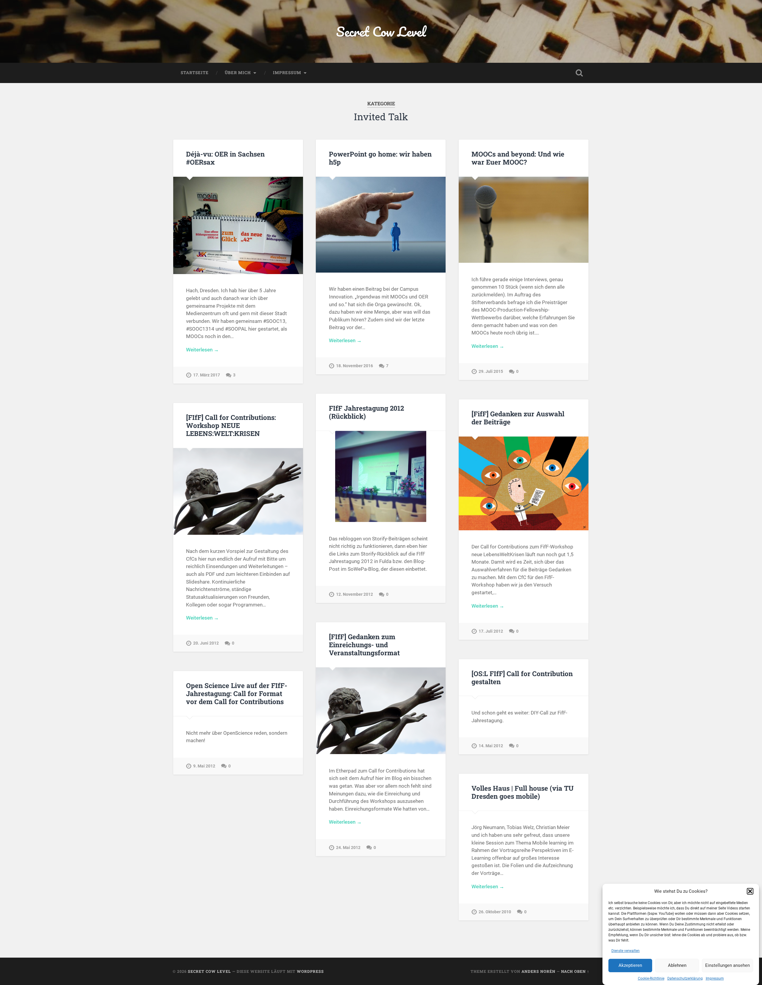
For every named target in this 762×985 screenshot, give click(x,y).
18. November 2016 (354, 365)
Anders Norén (538, 971)
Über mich (238, 72)
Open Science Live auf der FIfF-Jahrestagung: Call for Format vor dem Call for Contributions (236, 693)
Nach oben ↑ (575, 971)
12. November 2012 (354, 594)
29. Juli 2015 (491, 371)
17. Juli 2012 (491, 631)
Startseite (195, 72)
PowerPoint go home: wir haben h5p (380, 157)
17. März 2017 (206, 375)
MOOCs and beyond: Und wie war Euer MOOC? (517, 157)
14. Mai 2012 (491, 745)
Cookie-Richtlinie (651, 978)
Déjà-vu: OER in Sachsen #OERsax (225, 157)
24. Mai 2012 (348, 847)
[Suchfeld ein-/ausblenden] (579, 73)
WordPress (310, 971)
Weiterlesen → (202, 350)
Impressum (715, 978)
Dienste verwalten (625, 951)
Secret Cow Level (381, 31)
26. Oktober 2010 (495, 911)
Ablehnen (677, 965)
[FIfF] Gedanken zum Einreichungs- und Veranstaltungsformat (364, 644)
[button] (750, 891)
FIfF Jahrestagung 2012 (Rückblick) (366, 412)
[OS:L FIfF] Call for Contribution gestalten (522, 677)
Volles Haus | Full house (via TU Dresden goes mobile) (522, 792)
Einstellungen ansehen (727, 965)
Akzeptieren (630, 965)
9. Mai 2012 (204, 766)
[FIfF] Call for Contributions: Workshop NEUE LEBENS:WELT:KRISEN (231, 425)
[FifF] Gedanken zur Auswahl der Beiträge (517, 417)
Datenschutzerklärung (685, 978)
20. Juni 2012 (206, 643)
